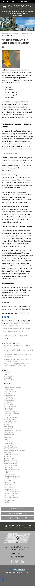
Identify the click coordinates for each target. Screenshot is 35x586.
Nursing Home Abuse (11, 460)
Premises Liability (9, 475)
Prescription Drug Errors (12, 477)
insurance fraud (9, 441)
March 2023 (7, 374)
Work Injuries (8, 499)
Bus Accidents (8, 404)
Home (4, 1)
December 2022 (9, 380)
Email (12, 1)
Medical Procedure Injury (12, 449)
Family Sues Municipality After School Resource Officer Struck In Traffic (16, 365)
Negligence (7, 456)
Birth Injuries (8, 397)
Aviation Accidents (10, 391)
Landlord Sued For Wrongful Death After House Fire (17, 355)
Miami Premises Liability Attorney (15, 323)
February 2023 (8, 376)
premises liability (7, 73)
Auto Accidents (8, 390)
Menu (26, 1)
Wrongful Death (9, 501)
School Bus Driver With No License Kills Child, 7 (17, 346)
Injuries (6, 440)
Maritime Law (8, 443)
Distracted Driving (10, 423)
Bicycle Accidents (9, 395)
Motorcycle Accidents (11, 454)
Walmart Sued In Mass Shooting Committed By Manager (18, 351)
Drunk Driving (8, 427)
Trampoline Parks (10, 490)
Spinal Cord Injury (10, 482)
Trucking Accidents (10, 495)
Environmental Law (10, 432)
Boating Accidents (10, 399)
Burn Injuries (8, 402)
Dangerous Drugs (10, 419)
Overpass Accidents (10, 464)
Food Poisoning (9, 434)
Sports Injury (8, 484)
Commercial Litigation (11, 412)
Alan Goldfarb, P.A (16, 293)
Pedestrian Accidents (11, 465)
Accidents (7, 386)
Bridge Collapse (9, 401)
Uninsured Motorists (11, 497)
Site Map (17, 579)
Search (17, 1)
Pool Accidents (8, 473)
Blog (21, 33)
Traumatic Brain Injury (11, 493)
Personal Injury (27, 33)
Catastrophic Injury (10, 410)
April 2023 (7, 372)
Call (8, 1)
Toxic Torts (7, 486)
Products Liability (9, 478)
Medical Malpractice (10, 445)
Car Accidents (8, 408)
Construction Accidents (11, 414)
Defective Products (10, 421)
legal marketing (15, 573)
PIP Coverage (8, 471)
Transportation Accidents (12, 491)
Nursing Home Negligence (13, 462)
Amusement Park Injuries (12, 388)
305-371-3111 (17, 15)
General (6, 436)
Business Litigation (10, 406)
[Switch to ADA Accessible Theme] (2, 579)
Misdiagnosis (8, 453)
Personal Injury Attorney (12, 469)
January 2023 (8, 378)
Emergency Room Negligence (13, 430)
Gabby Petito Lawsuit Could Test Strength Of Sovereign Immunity (18, 360)
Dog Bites (7, 425)
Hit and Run (7, 438)
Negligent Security (10, 458)
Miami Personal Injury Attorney (10, 33)
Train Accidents (9, 488)
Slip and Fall (7, 480)
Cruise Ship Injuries (10, 417)
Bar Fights (7, 393)
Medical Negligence (10, 447)
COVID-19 (7, 415)
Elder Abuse (8, 428)
